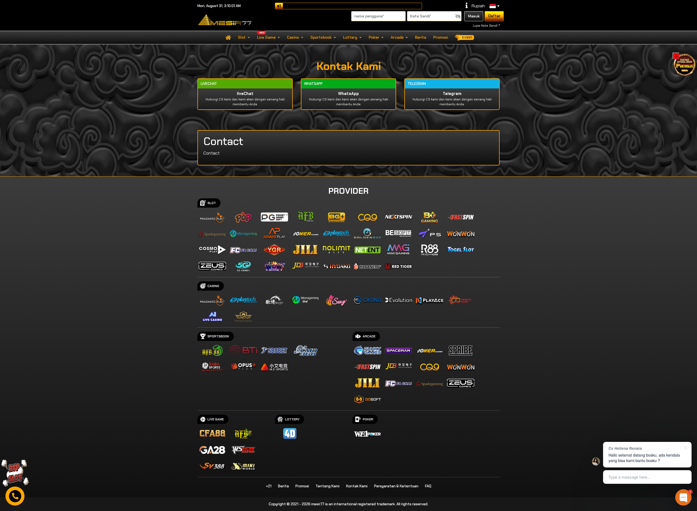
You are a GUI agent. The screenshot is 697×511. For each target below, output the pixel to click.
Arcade (397, 37)
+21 (268, 486)
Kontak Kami (357, 486)
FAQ (428, 486)
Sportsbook (321, 37)
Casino (293, 37)
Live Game (266, 37)
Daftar (494, 15)
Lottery (350, 37)
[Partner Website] (684, 64)
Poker (374, 37)
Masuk (474, 16)
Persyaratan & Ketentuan (396, 486)
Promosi (440, 37)
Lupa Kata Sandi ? (486, 25)
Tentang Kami (328, 486)
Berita (420, 37)
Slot (242, 37)
